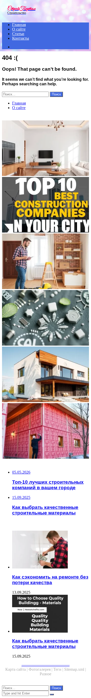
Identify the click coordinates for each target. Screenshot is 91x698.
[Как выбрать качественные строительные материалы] (50, 614)
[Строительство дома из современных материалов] (45, 375)
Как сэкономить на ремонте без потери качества (50, 579)
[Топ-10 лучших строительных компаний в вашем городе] (45, 205)
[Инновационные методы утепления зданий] (45, 431)
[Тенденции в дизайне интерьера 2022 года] (45, 148)
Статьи (18, 34)
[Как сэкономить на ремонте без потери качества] (50, 550)
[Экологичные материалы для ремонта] (45, 318)
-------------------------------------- (45, 665)
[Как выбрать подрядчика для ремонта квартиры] (45, 262)
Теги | (58, 669)
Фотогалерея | (41, 669)
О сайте (19, 29)
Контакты (20, 38)
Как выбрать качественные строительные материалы (45, 643)
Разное (45, 674)
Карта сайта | (17, 669)
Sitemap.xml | (75, 669)
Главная (19, 24)
